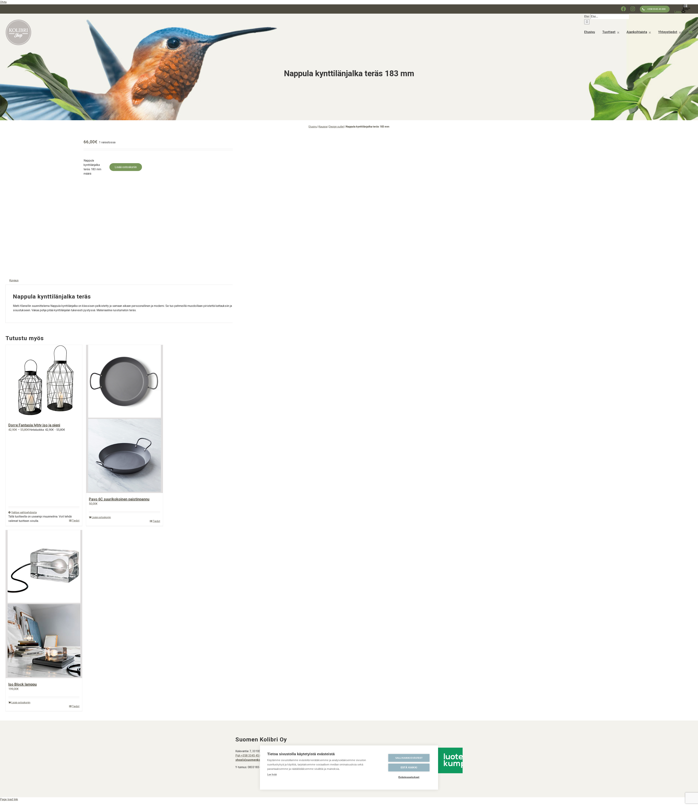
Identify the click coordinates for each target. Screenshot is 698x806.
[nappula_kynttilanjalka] (41, 201)
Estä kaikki (409, 767)
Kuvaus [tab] (14, 280)
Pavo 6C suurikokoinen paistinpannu (119, 499)
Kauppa (323, 126)
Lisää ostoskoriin (126, 167)
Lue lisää (272, 774)
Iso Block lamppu (22, 684)
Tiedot (75, 520)
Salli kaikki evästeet (408, 758)
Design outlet (336, 126)
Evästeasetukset (409, 777)
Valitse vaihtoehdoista (24, 512)
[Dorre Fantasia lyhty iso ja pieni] (44, 382)
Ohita (3, 2)
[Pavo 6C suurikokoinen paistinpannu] (124, 419)
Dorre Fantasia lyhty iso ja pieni (34, 425)
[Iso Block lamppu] (44, 604)
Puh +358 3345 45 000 (249, 755)
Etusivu (313, 126)
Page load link (9, 799)
